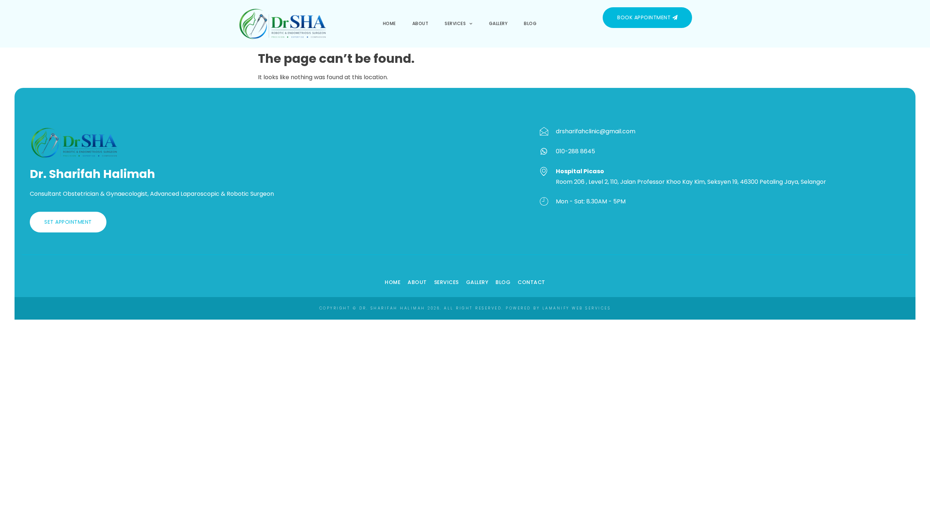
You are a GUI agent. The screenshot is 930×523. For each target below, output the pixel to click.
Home (389, 23)
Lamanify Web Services (576, 308)
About (420, 23)
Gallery (498, 23)
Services (455, 23)
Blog (530, 23)
